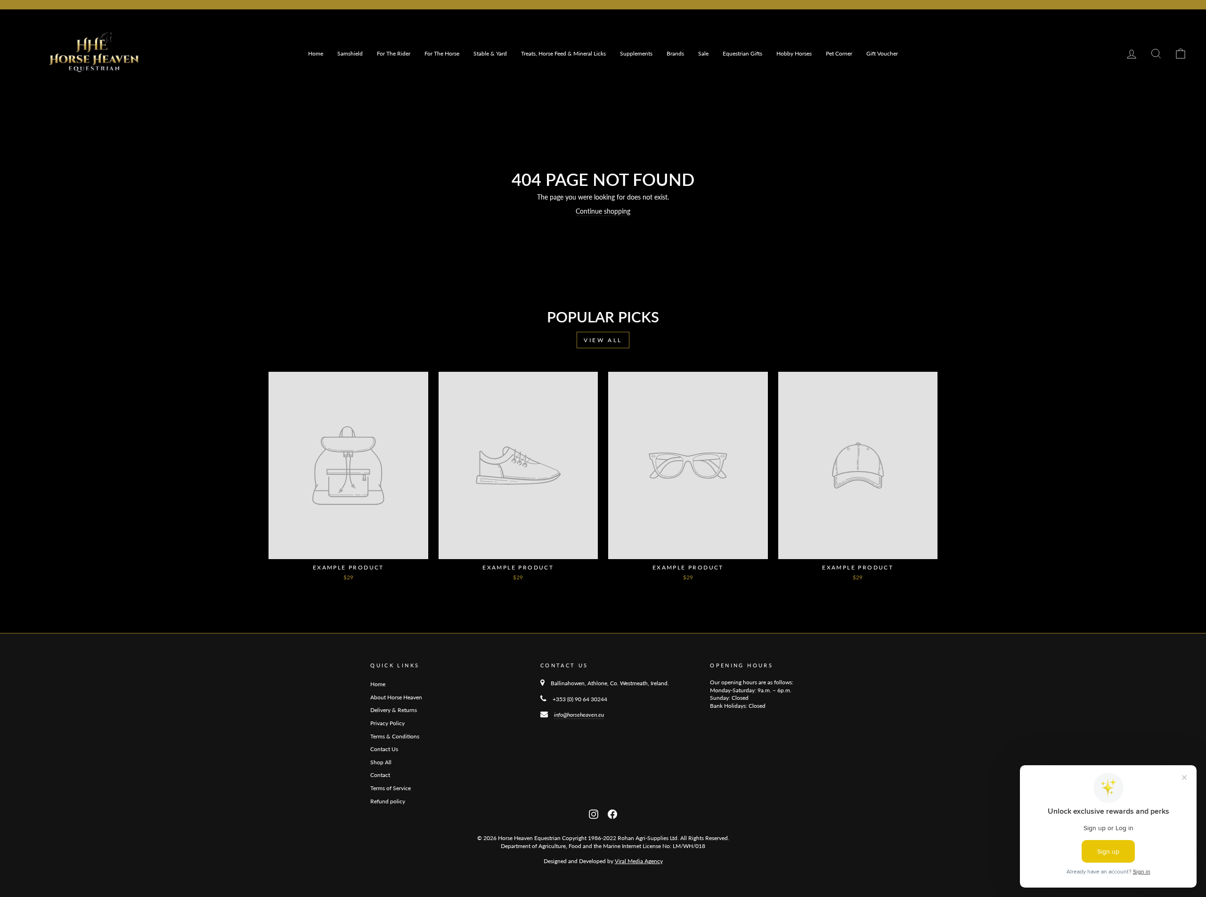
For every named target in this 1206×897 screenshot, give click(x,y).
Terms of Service (390, 788)
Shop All (380, 762)
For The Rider (393, 53)
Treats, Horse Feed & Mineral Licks (563, 53)
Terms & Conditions (394, 736)
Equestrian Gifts (742, 53)
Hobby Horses (794, 53)
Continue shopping (603, 211)
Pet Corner (839, 53)
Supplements (636, 53)
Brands (675, 53)
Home (315, 53)
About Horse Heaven (396, 697)
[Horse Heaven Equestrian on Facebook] (612, 813)
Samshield (350, 53)
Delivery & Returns (393, 709)
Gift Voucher (882, 53)
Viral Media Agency (639, 861)
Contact (380, 774)
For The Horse (441, 53)
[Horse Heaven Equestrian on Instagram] (593, 813)
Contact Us (384, 749)
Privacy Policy (387, 723)
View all (603, 340)
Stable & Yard (490, 53)
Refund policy (387, 801)
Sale (703, 53)
